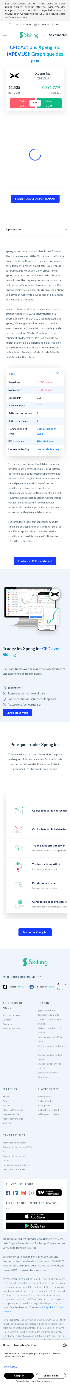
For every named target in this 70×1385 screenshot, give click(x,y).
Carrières (8, 1019)
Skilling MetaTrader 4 (48, 1109)
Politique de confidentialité (16, 1164)
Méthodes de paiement (14, 1142)
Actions (6, 1101)
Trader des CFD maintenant (35, 561)
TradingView (44, 1105)
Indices (6, 1105)
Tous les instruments (48, 1014)
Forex (6, 1096)
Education (43, 1077)
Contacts (7, 1024)
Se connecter (58, 34)
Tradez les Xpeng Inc (35, 932)
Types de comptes (47, 1010)
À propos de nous (11, 1015)
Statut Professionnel (48, 1072)
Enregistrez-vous (17, 712)
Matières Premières (13, 1109)
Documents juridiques (14, 1169)
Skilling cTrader (45, 1101)
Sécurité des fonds (12, 1028)
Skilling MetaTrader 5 (48, 1114)
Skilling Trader (45, 1096)
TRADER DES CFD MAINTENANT (35, 198)
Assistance (43, 24)
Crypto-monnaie (11, 1114)
